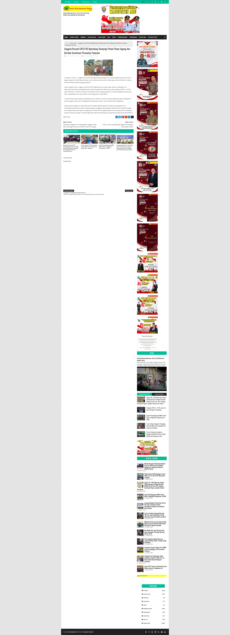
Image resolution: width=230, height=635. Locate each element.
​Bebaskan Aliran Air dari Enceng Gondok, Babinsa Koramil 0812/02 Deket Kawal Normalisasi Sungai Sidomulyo (155, 523)
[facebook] (149, 1)
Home (66, 37)
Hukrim (83, 37)
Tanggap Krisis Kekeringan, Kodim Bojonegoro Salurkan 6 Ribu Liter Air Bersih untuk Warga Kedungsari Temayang (154, 558)
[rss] (158, 1)
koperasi (146, 597)
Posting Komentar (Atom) (77, 193)
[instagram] (155, 1)
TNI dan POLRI (152, 37)
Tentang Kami (85, 2)
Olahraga (146, 601)
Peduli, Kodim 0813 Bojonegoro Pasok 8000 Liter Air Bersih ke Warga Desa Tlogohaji (89, 146)
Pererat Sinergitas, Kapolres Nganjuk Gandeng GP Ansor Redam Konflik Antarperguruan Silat (156, 434)
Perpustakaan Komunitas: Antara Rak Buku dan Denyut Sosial (150, 359)
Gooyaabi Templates (88, 632)
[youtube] (165, 1)
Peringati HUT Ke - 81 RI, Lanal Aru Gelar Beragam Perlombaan (156, 409)
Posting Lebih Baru (68, 191)
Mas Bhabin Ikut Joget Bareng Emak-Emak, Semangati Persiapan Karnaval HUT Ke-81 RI (154, 532)
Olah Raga (101, 37)
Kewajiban (68, 2)
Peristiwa (142, 37)
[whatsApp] (143, 1)
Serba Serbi (74, 37)
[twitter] (146, 1)
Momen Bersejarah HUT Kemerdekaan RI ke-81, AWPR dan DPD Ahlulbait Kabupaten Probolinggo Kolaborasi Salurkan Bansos (70, 148)
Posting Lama (129, 191)
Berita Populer (144, 394)
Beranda (76, 2)
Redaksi (95, 2)
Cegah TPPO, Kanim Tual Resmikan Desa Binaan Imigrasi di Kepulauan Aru (155, 567)
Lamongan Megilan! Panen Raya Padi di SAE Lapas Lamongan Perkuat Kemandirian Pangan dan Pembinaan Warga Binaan (125, 147)
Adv (109, 37)
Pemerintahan (122, 37)
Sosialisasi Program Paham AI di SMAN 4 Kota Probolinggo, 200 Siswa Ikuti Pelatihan (155, 549)
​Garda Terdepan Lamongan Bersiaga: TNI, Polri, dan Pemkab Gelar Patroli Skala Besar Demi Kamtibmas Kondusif (155, 515)
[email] (161, 1)
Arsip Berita (159, 394)
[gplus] (152, 1)
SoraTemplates (72, 632)
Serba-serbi (73, 43)
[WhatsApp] (143, 632)
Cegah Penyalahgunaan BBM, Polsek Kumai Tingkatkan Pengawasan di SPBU (106, 146)
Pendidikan (133, 37)
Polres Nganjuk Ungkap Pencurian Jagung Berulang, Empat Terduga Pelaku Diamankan (155, 541)
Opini (114, 37)
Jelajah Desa (92, 37)
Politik (145, 619)
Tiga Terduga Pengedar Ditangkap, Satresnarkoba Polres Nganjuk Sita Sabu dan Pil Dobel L (156, 426)
